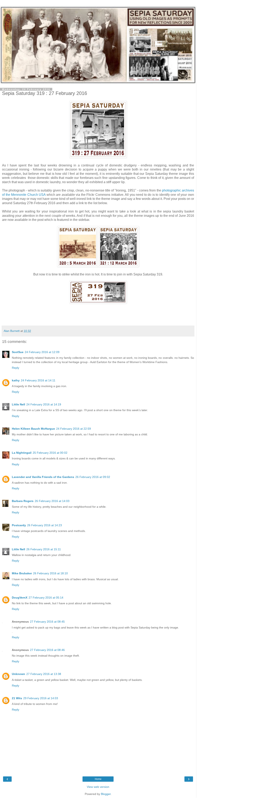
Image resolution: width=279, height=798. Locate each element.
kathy (16, 380)
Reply (15, 367)
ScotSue (17, 352)
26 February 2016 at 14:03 (52, 501)
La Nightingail (21, 452)
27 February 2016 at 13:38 (43, 674)
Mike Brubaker (22, 573)
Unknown (18, 674)
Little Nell (18, 404)
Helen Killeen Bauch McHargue (33, 428)
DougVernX (19, 597)
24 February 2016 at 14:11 (38, 380)
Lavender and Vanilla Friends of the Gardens (43, 477)
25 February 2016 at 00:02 (50, 452)
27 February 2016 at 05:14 (46, 597)
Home (98, 779)
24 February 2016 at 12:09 (42, 352)
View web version (98, 786)
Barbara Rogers (22, 501)
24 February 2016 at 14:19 (43, 404)
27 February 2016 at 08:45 (47, 621)
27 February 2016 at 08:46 (47, 650)
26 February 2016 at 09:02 (92, 477)
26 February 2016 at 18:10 (50, 573)
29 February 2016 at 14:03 (40, 698)
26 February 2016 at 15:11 (43, 549)
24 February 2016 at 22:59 (73, 428)
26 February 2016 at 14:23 (44, 525)
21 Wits (17, 698)
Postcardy (19, 525)
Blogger (106, 794)
